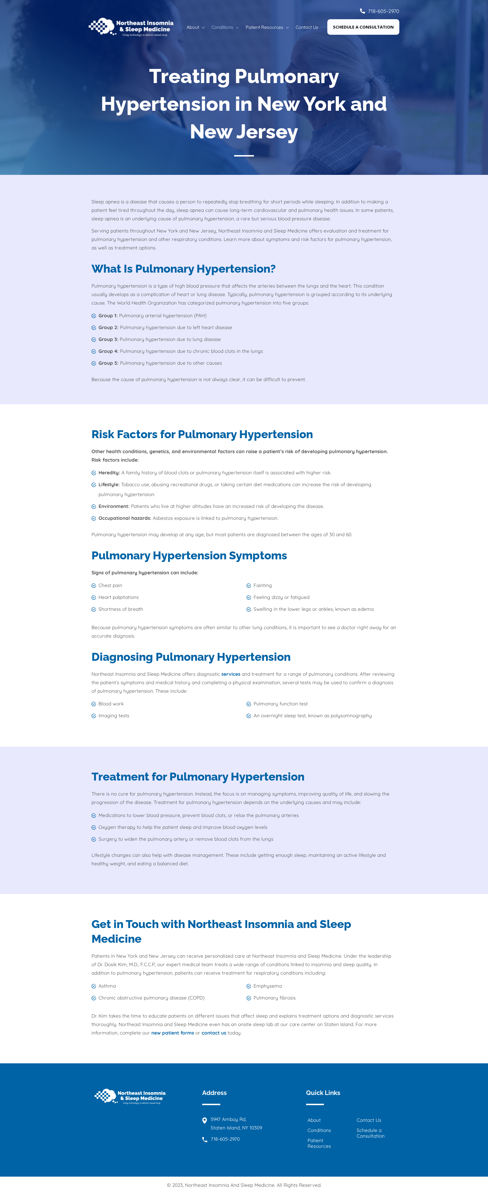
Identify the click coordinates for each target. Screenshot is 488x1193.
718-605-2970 (383, 11)
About (314, 1120)
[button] (202, 27)
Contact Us (369, 1120)
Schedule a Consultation (371, 1133)
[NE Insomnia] (131, 26)
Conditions (319, 1130)
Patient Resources (319, 1143)
